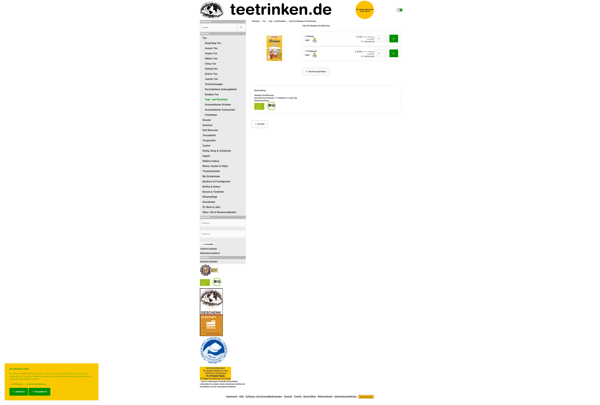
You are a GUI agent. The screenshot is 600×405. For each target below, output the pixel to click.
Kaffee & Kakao (211, 186)
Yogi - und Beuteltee (216, 99)
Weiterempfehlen (317, 71)
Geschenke (208, 201)
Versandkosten (369, 41)
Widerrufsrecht (325, 396)
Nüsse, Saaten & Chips (215, 166)
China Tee (210, 63)
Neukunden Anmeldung (210, 253)
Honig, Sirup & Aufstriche (216, 150)
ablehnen (20, 391)
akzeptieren (40, 391)
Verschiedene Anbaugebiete (221, 89)
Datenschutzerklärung (35, 384)
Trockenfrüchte (211, 171)
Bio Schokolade (211, 176)
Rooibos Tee (212, 94)
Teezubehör (209, 135)
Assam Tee (211, 48)
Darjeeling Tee (213, 43)
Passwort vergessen (208, 249)
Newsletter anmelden (209, 261)
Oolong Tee (211, 68)
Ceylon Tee (211, 53)
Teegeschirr (209, 140)
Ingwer (206, 155)
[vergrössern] (274, 48)
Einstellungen (17, 384)
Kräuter (206, 120)
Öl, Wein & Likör (211, 207)
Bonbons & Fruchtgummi (216, 181)
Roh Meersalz (210, 130)
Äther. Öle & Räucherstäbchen (219, 212)
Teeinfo (298, 396)
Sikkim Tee (211, 58)
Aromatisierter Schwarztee (220, 109)
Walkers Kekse (210, 161)
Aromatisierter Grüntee (218, 104)
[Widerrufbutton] (366, 396)
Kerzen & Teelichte (213, 191)
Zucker (206, 145)
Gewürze (207, 125)
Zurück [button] (261, 124)
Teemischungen (214, 84)
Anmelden (208, 244)
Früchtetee (211, 114)
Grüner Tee (211, 73)
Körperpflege (209, 196)
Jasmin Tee (211, 79)
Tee (204, 38)
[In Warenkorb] (393, 38)
